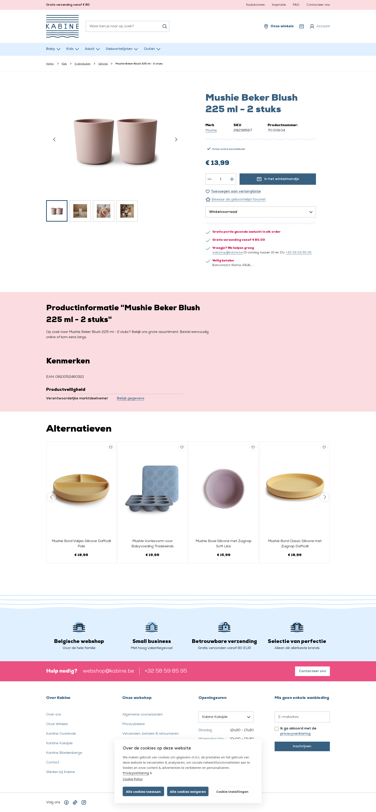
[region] (115, 152)
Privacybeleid (133, 724)
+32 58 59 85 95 (299, 252)
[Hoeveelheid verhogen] (232, 179)
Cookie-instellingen (232, 791)
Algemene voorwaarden (142, 714)
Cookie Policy (133, 779)
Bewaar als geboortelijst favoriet (238, 199)
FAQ (296, 5)
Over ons (53, 714)
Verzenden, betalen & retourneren (150, 734)
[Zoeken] (164, 26)
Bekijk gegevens (130, 398)
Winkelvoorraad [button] (223, 212)
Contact (52, 762)
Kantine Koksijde (59, 743)
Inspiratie (279, 5)
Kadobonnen (255, 5)
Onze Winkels (57, 724)
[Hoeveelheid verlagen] (209, 179)
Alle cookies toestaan (143, 791)
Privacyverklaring (136, 773)
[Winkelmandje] (301, 26)
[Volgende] (176, 139)
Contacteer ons (318, 5)
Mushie (211, 130)
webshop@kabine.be (227, 252)
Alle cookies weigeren (188, 791)
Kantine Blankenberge (64, 753)
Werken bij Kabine (60, 772)
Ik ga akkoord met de (298, 731)
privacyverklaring (295, 734)
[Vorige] (54, 139)
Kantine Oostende (61, 734)
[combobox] (127, 26)
